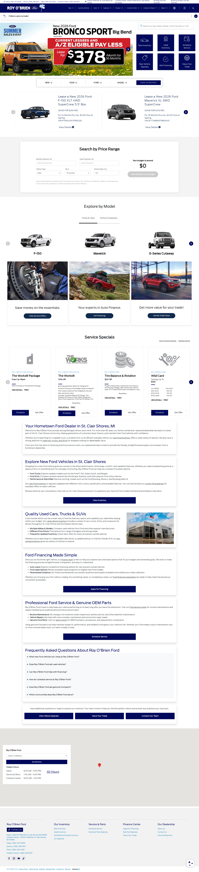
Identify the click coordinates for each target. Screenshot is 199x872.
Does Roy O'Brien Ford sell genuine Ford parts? (50, 687)
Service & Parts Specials (98, 832)
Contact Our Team (150, 716)
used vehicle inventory (57, 521)
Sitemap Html (50, 869)
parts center (61, 620)
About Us (161, 829)
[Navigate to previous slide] (1, 49)
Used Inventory (60, 832)
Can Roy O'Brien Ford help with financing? (48, 672)
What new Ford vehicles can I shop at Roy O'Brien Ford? (54, 657)
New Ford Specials (130, 832)
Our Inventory (62, 824)
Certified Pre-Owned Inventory (66, 835)
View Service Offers (37, 316)
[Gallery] (66, 49)
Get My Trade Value (161, 316)
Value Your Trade (99, 716)
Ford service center (138, 607)
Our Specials (59, 839)
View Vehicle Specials (49, 716)
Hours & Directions (165, 835)
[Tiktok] (23, 858)
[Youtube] (18, 858)
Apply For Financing (130, 829)
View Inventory (99, 500)
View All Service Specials (168, 341)
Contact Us (16, 830)
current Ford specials (154, 484)
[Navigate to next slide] (131, 49)
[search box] (165, 26)
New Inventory (59, 829)
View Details (65, 127)
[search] (193, 8)
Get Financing (99, 316)
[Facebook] (9, 858)
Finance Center (131, 824)
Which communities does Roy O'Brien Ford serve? (51, 695)
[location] (85, 2)
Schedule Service (184, 341)
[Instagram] (14, 858)
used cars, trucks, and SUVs (54, 441)
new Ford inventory (121, 438)
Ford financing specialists (124, 577)
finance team (67, 560)
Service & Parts (97, 824)
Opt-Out (67, 869)
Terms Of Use (33, 869)
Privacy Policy (23, 869)
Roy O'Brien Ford (12, 869)
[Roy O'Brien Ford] (26, 8)
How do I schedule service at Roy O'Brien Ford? (50, 679)
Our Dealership (166, 824)
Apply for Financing (99, 589)
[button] (99, 765)
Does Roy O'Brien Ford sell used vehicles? (47, 664)
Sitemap (42, 869)
